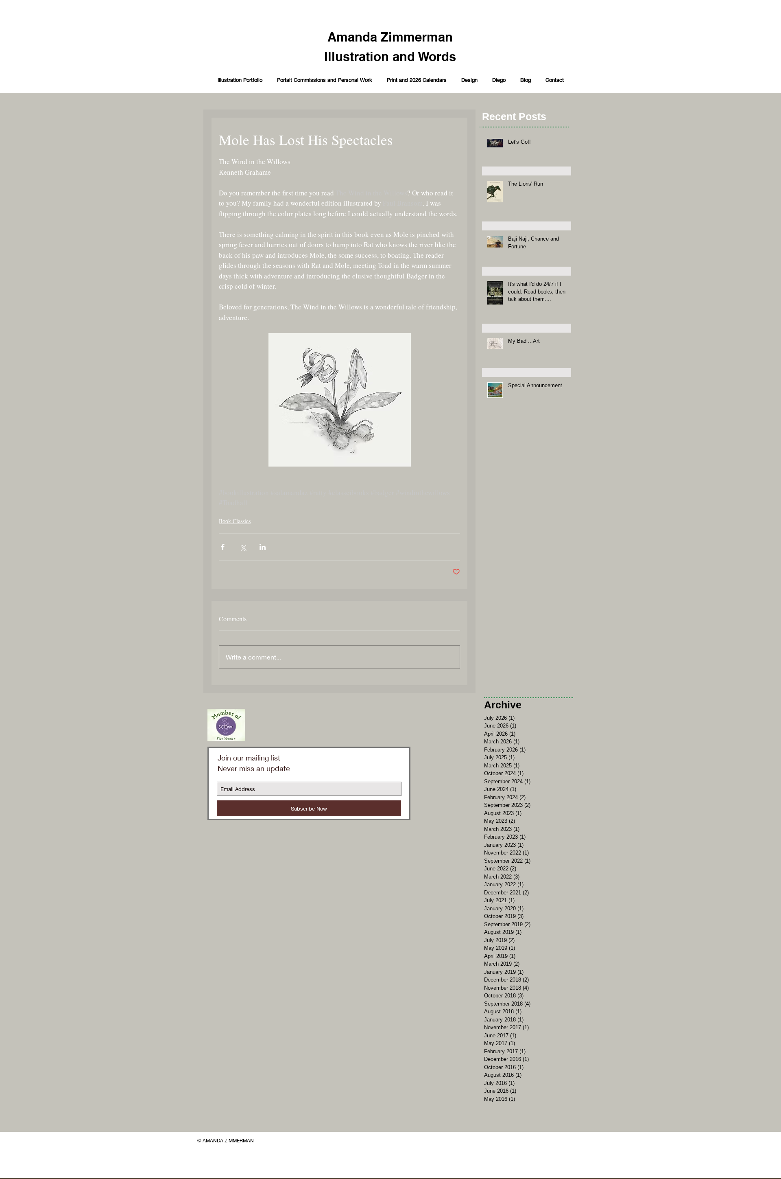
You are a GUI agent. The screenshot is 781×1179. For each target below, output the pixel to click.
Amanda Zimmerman (390, 36)
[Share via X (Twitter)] (243, 547)
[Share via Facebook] (223, 547)
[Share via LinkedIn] (262, 547)
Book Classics (235, 521)
